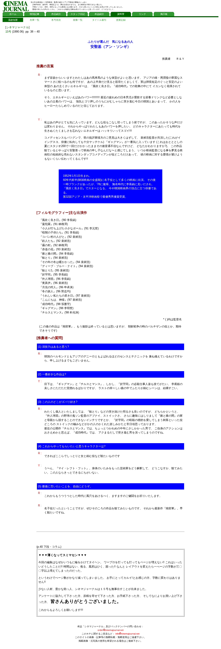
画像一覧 (77, 20)
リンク (142, 14)
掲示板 (163, 14)
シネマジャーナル (17, 27)
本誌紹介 (99, 14)
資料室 (120, 14)
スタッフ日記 (78, 14)
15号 (8, 31)
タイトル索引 (99, 20)
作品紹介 (56, 14)
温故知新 (13, 20)
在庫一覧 (34, 20)
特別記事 (34, 14)
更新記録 (121, 20)
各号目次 (56, 20)
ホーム (12, 14)
